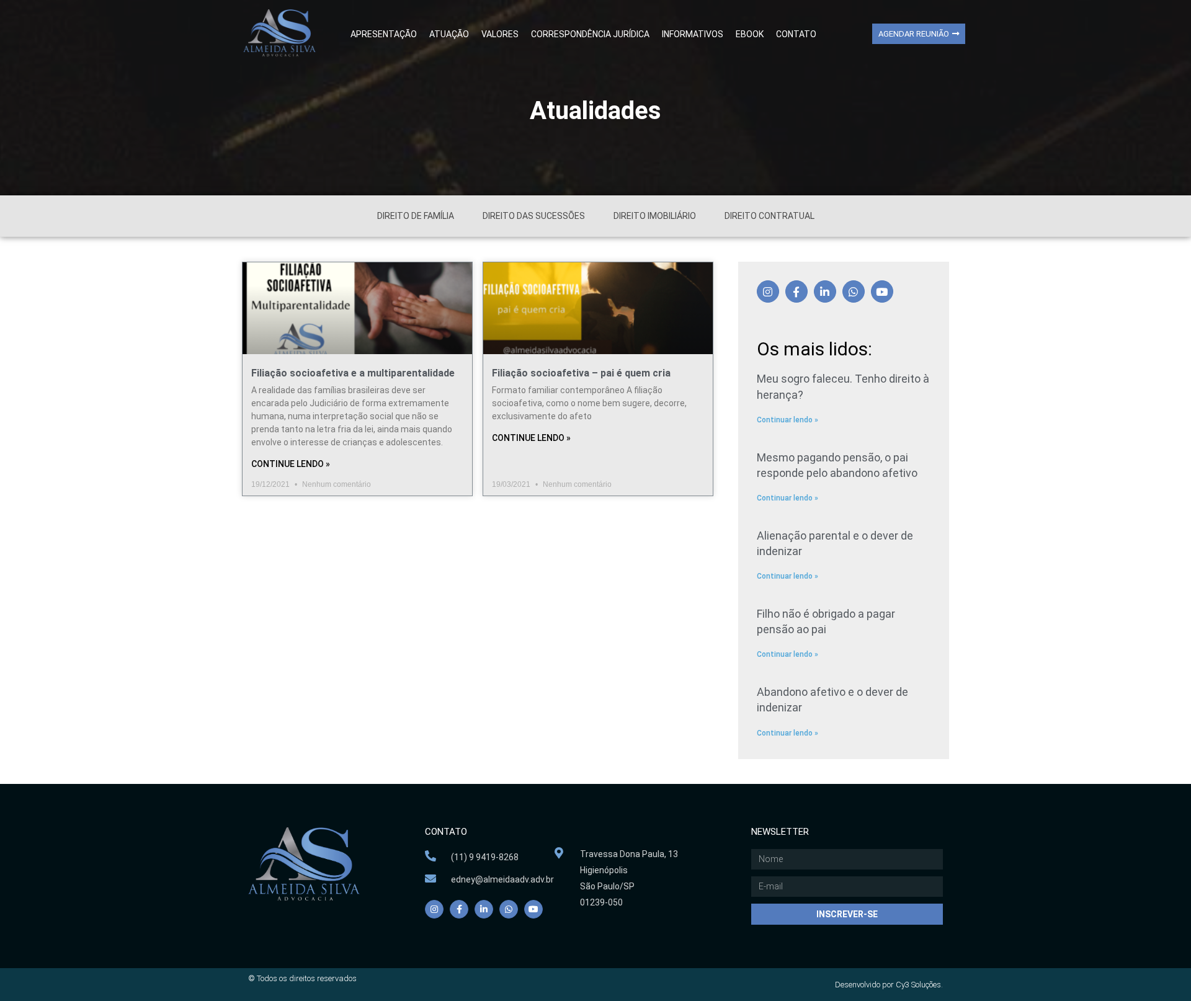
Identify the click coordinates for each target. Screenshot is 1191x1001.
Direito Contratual (769, 216)
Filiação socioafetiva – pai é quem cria (581, 373)
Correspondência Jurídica (590, 34)
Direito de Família (415, 216)
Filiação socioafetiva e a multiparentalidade (353, 373)
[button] (918, 34)
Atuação (449, 34)
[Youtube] (882, 291)
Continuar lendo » (787, 420)
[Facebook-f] (796, 291)
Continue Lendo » (290, 464)
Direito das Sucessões (534, 216)
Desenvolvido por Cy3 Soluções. (889, 984)
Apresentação (383, 34)
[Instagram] (768, 291)
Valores (500, 34)
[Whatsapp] (853, 291)
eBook (750, 34)
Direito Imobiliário (654, 216)
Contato (796, 34)
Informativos (692, 34)
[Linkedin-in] (825, 291)
